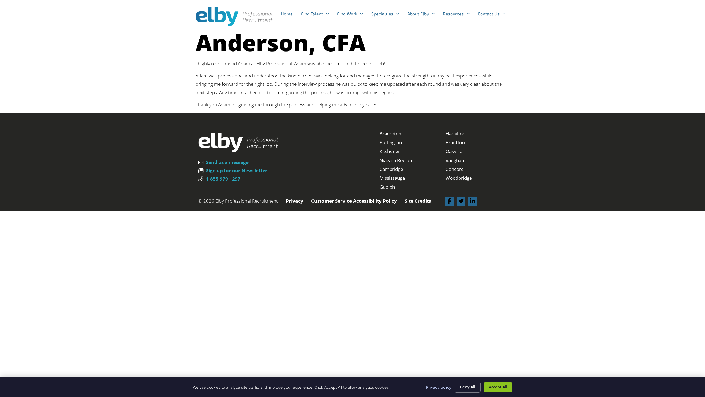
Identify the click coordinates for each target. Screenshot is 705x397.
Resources (458, 15)
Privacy (294, 201)
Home (289, 15)
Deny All (467, 387)
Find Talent (317, 15)
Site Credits (418, 201)
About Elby (423, 15)
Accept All (498, 387)
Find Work (352, 15)
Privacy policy (438, 387)
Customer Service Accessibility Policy (354, 201)
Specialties (387, 15)
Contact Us (493, 15)
